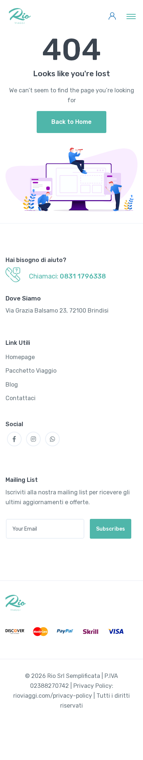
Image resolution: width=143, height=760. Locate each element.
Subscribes (110, 529)
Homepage (20, 357)
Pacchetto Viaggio (31, 370)
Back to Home (71, 121)
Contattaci (21, 398)
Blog (12, 384)
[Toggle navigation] (131, 16)
